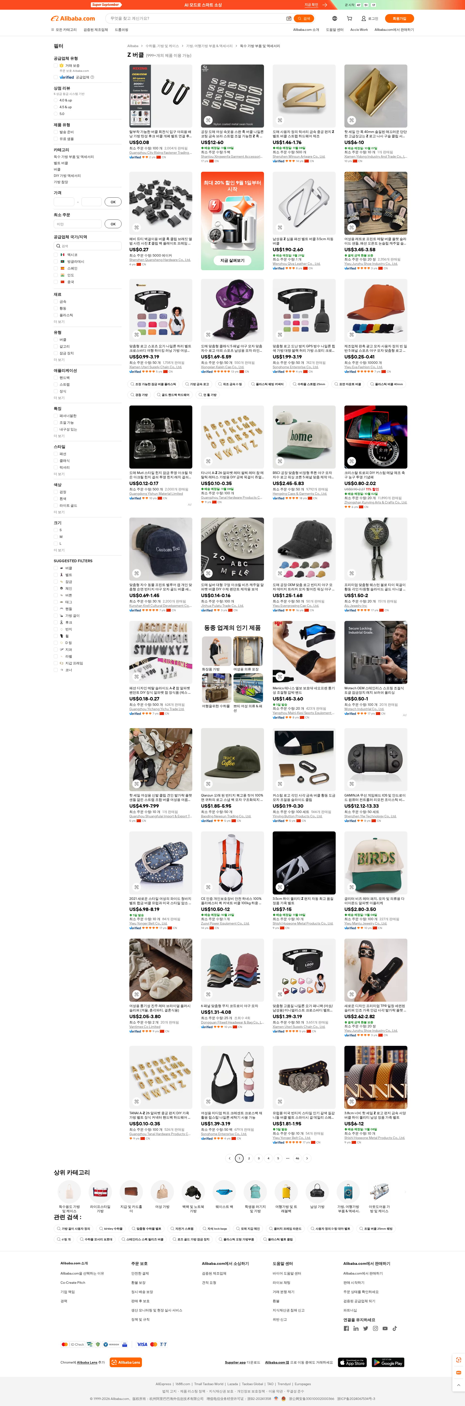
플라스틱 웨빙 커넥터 (270, 384)
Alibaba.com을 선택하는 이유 (82, 1273)
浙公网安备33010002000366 (311, 1399)
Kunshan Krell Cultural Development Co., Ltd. (160, 606)
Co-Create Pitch (73, 1282)
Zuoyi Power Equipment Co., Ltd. (225, 923)
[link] (458, 1360)
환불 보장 (138, 1282)
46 (297, 1158)
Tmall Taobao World (208, 1384)
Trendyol (284, 1384)
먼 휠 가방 (210, 395)
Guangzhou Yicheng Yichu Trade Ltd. (156, 709)
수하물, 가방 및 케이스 (162, 46)
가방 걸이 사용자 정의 (76, 1228)
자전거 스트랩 (184, 1228)
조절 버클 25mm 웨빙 (378, 1228)
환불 (276, 1301)
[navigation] (88, 603)
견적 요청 (209, 1282)
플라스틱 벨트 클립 (280, 1239)
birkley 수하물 (113, 1228)
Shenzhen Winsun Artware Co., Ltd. (299, 156)
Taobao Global (252, 1384)
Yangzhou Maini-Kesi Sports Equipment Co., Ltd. (304, 713)
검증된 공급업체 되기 (359, 1301)
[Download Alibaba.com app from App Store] (352, 1362)
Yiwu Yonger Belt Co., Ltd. (148, 923)
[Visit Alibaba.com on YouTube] (385, 1328)
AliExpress (163, 1384)
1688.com (182, 1384)
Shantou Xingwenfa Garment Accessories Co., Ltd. (232, 156)
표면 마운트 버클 (350, 384)
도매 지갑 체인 (250, 1228)
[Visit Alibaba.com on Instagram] (375, 1328)
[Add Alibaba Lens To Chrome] (126, 1362)
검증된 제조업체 (214, 1273)
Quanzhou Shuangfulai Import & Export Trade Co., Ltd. (160, 816)
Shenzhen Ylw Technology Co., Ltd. (370, 816)
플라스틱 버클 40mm (389, 384)
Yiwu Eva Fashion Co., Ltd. (363, 367)
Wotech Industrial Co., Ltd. (364, 709)
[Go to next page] (307, 1158)
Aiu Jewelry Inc (355, 606)
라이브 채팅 (281, 1282)
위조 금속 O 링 (232, 384)
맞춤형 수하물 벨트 (149, 1228)
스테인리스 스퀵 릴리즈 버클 (144, 1239)
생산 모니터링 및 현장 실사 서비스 (156, 1310)
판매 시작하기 (353, 1282)
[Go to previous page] (229, 1158)
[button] (289, 18)
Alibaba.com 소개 (74, 1263)
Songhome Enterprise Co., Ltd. (295, 367)
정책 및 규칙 (140, 1319)
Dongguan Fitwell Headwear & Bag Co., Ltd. (232, 1022)
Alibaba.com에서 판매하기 (363, 1273)
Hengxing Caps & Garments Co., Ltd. (300, 494)
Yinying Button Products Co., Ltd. (297, 816)
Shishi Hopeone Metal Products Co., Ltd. (303, 923)
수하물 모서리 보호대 (98, 1239)
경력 (64, 1301)
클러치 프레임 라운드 (288, 1228)
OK (113, 202)
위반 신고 (280, 1319)
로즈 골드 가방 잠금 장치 (193, 1239)
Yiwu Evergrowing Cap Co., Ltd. (296, 606)
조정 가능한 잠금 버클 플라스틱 (155, 384)
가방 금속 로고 (199, 384)
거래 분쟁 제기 (283, 1292)
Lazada (232, 1384)
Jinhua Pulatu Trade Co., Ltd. (222, 606)
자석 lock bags (217, 1228)
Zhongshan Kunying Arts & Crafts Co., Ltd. (375, 502)
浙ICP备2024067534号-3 (356, 1399)
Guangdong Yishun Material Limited (156, 494)
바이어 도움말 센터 (287, 1273)
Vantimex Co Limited (144, 1027)
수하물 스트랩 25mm (311, 384)
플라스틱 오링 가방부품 (239, 1239)
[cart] (350, 19)
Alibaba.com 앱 (277, 1362)
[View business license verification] (276, 1398)
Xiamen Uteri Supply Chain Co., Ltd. (155, 367)
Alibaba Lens (87, 1362)
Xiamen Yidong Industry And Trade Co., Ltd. (375, 156)
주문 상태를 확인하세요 (361, 1292)
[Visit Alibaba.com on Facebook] (346, 1328)
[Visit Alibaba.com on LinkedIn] (356, 1328)
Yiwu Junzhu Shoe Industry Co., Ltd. (371, 264)
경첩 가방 (141, 395)
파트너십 (350, 1310)
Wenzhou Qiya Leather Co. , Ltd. (296, 264)
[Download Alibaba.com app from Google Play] (388, 1362)
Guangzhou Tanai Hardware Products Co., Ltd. (232, 497)
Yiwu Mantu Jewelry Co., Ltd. (365, 923)
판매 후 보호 (140, 1301)
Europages (303, 1384)
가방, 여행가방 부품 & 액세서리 (209, 46)
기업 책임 (68, 1292)
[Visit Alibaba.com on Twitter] (366, 1328)
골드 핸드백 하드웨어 (175, 395)
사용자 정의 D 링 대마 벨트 (333, 1228)
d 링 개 (66, 1239)
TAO (270, 1384)
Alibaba (132, 46)
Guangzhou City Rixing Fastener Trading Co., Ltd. (160, 152)
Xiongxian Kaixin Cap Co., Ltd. (222, 367)
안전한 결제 (140, 1273)
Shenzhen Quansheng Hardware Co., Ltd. (160, 260)
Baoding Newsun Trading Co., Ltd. (226, 816)
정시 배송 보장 (142, 1292)
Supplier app (235, 1362)
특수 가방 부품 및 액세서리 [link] (260, 46)
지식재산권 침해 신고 (289, 1310)
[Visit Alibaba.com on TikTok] (395, 1328)
